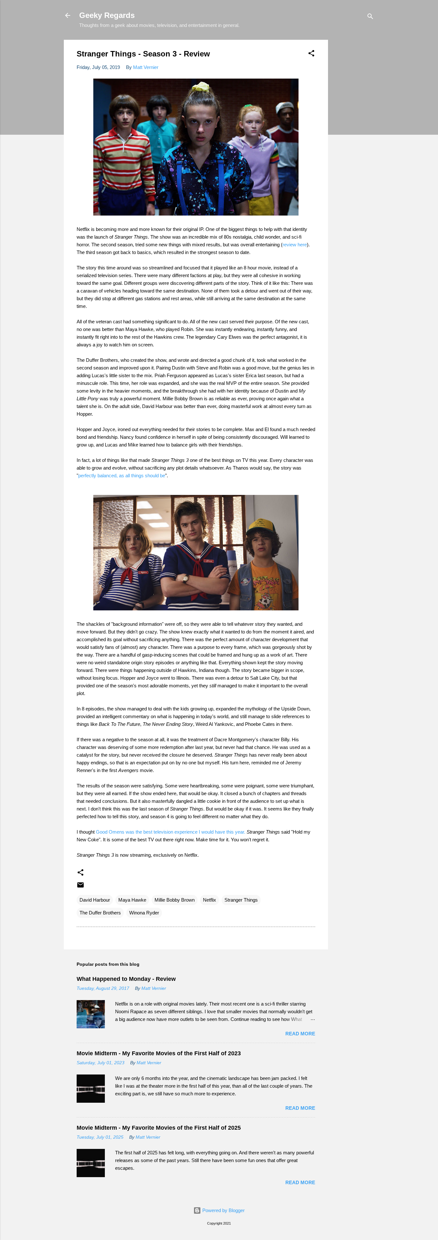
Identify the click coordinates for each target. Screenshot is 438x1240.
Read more (300, 1033)
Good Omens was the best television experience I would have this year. (170, 832)
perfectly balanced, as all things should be (121, 475)
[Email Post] (80, 887)
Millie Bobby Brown (175, 900)
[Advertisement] (353, 136)
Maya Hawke (132, 900)
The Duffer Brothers (100, 912)
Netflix (209, 900)
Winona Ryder (144, 912)
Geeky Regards (107, 15)
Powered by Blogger (223, 1210)
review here (294, 244)
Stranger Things (241, 900)
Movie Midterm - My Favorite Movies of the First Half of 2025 (159, 1128)
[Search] (370, 17)
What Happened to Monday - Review (126, 979)
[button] (311, 54)
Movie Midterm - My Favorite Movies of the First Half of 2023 (159, 1053)
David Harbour (95, 900)
